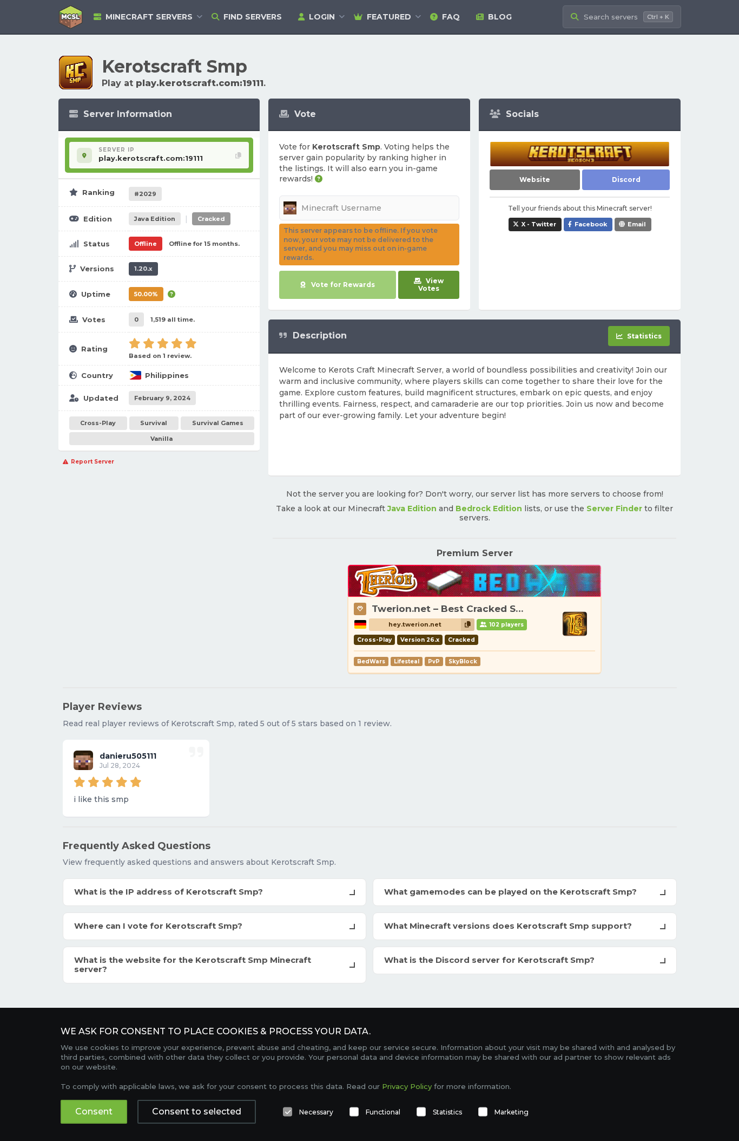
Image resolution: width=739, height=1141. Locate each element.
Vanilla (161, 438)
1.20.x (143, 268)
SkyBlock (462, 661)
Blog (500, 17)
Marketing (511, 1112)
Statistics (447, 1112)
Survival (153, 423)
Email (637, 224)
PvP (434, 661)
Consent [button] (94, 1111)
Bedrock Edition (489, 508)
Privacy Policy (407, 1086)
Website (534, 179)
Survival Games (217, 423)
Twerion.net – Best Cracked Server (456, 608)
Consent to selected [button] (196, 1111)
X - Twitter (539, 224)
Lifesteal (406, 661)
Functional (383, 1112)
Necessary (316, 1112)
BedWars (371, 661)
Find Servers (252, 17)
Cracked (211, 219)
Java (154, 219)
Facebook (591, 224)
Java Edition (412, 508)
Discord (626, 179)
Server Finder (614, 508)
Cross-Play (98, 423)
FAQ (451, 17)
